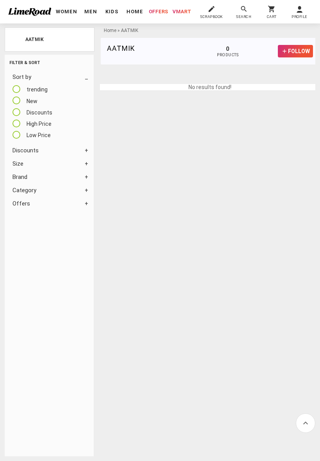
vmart (181, 11)
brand (19, 176)
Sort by (21, 76)
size (17, 163)
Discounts (25, 150)
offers (158, 11)
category (24, 190)
